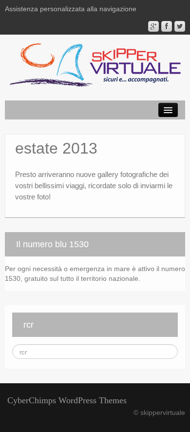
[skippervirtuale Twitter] (179, 26)
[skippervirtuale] (95, 66)
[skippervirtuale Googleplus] (153, 26)
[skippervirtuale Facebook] (166, 26)
